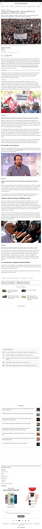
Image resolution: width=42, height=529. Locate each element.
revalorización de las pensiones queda (29, 66)
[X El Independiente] (13, 520)
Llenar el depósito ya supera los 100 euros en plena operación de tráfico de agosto (14, 297)
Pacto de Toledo (19, 149)
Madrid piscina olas (19, 0)
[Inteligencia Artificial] (11, 504)
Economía (12, 6)
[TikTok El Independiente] (28, 520)
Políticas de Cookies (36, 523)
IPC (10, 61)
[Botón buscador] (40, 3)
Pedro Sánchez (4, 478)
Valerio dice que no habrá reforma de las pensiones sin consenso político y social (19, 247)
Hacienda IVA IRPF (39, 0)
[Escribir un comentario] (11, 55)
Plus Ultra (3, 475)
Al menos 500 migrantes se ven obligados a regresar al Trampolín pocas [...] (21, 352)
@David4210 (3, 50)
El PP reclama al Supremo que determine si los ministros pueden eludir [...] (21, 365)
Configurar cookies (21, 525)
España (6, 6)
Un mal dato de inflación (31, 290)
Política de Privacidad (6, 523)
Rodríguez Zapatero (4, 476)
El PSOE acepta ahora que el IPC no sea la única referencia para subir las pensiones (19, 117)
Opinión (2, 6)
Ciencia (24, 6)
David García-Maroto (6, 47)
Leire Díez (3, 481)
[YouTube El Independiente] (19, 520)
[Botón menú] (1, 3)
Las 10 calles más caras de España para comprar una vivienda (13, 291)
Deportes (38, 6)
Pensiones (8, 9)
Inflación (34, 0)
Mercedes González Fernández (7, 483)
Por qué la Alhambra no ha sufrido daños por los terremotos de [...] (19, 355)
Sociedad (29, 6)
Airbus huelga (13, 0)
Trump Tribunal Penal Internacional (27, 0)
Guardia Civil (3, 480)
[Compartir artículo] (2, 55)
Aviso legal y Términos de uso (14, 523)
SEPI (2, 473)
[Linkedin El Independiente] (25, 520)
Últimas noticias (8, 0)
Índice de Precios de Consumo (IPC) (13, 278)
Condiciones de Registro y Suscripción (26, 523)
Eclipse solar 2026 (4, 471)
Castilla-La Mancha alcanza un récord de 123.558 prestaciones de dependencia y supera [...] (22, 358)
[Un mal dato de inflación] (24, 291)
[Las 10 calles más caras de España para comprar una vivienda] (4, 291)
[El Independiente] (21, 3)
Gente (33, 6)
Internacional (18, 6)
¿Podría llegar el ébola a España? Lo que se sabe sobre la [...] (18, 362)
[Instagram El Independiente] (22, 520)
